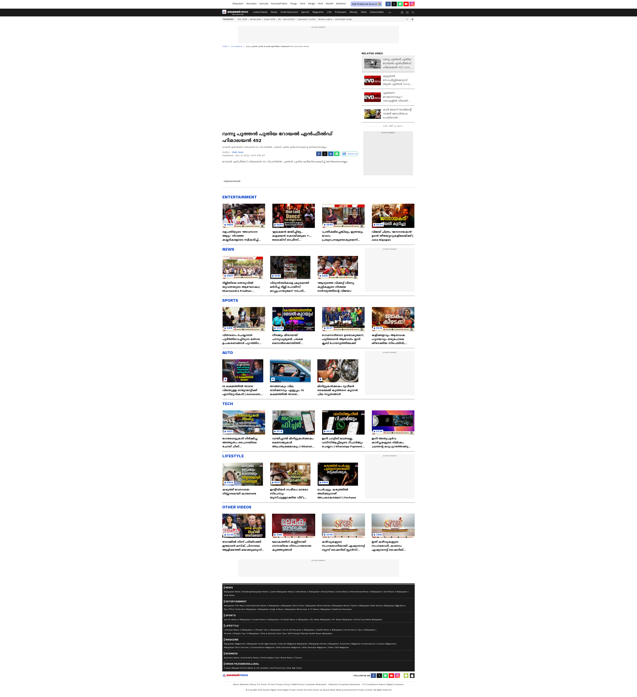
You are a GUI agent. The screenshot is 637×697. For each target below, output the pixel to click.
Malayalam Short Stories (236, 647)
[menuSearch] (413, 12)
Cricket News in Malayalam (265, 619)
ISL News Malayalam (320, 619)
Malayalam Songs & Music (271, 609)
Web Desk (237, 152)
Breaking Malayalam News (255, 592)
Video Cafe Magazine (338, 647)
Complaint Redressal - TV (352, 684)
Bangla (311, 3)
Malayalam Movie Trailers (344, 605)
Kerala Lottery (325, 19)
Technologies (267, 658)
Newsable (251, 3)
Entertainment (289, 12)
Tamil (302, 3)
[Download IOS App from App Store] (412, 675)
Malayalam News (232, 592)
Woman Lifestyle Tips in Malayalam (241, 633)
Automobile (377, 12)
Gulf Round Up (277, 668)
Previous (407, 19)
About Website (240, 684)
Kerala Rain (255, 19)
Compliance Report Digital (379, 684)
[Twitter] (394, 4)
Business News (231, 658)
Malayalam (238, 3)
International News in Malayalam (366, 592)
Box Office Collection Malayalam (240, 609)
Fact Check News (283, 658)
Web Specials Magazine (314, 647)
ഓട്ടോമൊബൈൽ (232, 181)
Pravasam (340, 12)
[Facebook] (388, 4)
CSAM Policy (297, 684)
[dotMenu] (389, 12)
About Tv (254, 684)
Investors (399, 684)
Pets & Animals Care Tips (273, 633)
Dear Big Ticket (294, 668)
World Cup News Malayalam (368, 619)
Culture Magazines (386, 644)
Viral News (229, 595)
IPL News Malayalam (342, 619)
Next (412, 19)
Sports (305, 12)
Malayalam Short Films (293, 605)
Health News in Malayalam (329, 630)
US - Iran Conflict (286, 19)
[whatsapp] (400, 4)
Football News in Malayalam (295, 619)
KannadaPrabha (279, 3)
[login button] (403, 12)
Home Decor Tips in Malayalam (359, 630)
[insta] (412, 4)
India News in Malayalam (307, 592)
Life (329, 12)
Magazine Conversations (363, 644)
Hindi (320, 3)
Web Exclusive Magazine (288, 647)
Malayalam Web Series (370, 605)
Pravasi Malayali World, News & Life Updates (246, 668)
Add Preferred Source (364, 4)
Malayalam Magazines (234, 644)
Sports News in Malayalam (237, 619)
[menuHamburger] (407, 12)
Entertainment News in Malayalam (263, 605)
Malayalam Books (318, 644)
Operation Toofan (306, 19)
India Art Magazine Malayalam (292, 644)
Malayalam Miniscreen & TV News (302, 609)
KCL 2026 (242, 19)
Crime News (342, 592)
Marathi (329, 3)
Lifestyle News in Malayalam (238, 630)
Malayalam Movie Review (318, 605)
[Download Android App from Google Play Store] (406, 675)
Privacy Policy (282, 684)
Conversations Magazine (262, 647)
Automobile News (250, 658)
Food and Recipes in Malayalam (299, 630)
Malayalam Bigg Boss (394, 605)
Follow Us (352, 154)
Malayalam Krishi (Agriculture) (261, 644)
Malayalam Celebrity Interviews (336, 609)
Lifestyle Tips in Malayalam (267, 630)
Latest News (260, 12)
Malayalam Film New (234, 605)
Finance (298, 658)
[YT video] (406, 4)
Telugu (293, 3)
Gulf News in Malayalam (395, 592)
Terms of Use (267, 684)
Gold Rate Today (343, 19)
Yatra (364, 12)
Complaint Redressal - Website (321, 684)
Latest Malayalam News (282, 592)
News (274, 12)
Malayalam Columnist (339, 644)
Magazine (318, 12)
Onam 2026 (269, 19)
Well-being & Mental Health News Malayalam (310, 633)
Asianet (235, 675)
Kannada (263, 3)
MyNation (341, 3)
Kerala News (327, 592)
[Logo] (236, 12)
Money (353, 12)
